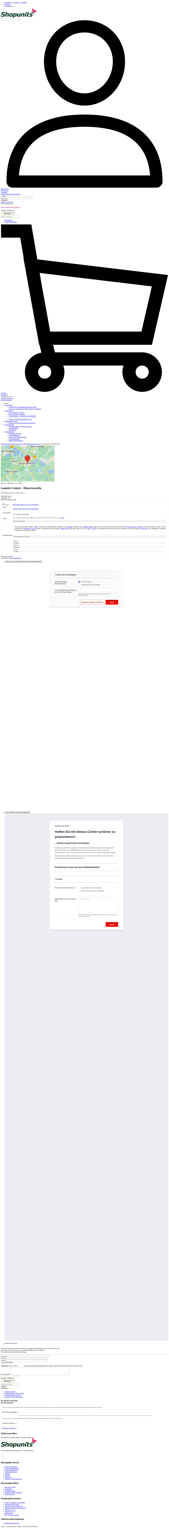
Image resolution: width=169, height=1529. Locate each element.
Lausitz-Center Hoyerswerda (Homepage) (26, 509)
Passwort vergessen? (7, 202)
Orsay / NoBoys (92, 528)
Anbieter (7, 1474)
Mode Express (65, 528)
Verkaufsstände (9, 425)
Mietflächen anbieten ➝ (9, 1428)
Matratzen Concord (30, 528)
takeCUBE (8, 1489)
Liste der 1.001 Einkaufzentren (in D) (20, 419)
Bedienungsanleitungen (12, 1523)
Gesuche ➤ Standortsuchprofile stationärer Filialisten (25, 409)
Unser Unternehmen (11, 1466)
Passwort (3, 198)
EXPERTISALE (10, 1491)
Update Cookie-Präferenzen (13, 1479)
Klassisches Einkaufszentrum (14, 1397)
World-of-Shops (10, 1494)
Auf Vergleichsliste (15, 558)
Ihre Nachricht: (5, 1374)
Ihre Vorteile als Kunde (12, 1515)
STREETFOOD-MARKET (13, 1492)
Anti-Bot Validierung (7, 210)
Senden (4, 1386)
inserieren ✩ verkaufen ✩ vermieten (16, 2)
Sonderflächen (12, 444)
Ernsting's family (87, 527)
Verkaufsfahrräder (14, 439)
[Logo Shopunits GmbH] (19, 17)
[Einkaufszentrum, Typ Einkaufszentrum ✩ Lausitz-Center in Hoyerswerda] (28, 481)
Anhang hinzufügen (7, 1362)
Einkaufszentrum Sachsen (13, 1395)
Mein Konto (8, 220)
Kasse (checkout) (6, 400)
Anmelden (4, 200)
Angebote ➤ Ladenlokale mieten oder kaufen (23, 407)
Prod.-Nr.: (4, 483)
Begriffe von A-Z (10, 1511)
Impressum (8, 1477)
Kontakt (7, 1475)
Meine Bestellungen (11, 222)
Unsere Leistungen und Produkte (15, 1502)
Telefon (3, 1360)
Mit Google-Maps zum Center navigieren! (26, 504)
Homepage (4, 444)
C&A (32, 518)
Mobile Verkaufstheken (16, 440)
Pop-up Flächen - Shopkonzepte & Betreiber (22, 416)
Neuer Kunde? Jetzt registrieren (10, 194)
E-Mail (3, 196)
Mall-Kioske (12, 430)
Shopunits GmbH (10, 1487)
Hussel (140, 527)
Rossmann (144, 528)
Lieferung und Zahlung (12, 1504)
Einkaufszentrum (10, 1391)
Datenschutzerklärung (11, 1470)
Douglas (62, 518)
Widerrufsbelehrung (11, 1472)
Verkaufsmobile (9, 432)
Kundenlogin (9, 6)
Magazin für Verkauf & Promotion (15, 1508)
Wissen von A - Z (10, 1510)
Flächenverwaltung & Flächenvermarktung (22, 423)
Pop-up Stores (9, 411)
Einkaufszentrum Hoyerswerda (14, 1393)
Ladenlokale (8, 405)
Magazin (7, 4)
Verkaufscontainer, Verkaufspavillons (20, 426)
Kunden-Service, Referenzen (14, 1506)
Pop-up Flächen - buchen (16, 412)
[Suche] (19, 19)
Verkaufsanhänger (14, 435)
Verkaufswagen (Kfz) (15, 433)
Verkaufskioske (13, 428)
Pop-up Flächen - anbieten (17, 414)
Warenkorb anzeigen (7, 398)
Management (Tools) (11, 421)
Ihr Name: (4, 1356)
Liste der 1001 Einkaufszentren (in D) (29, 444)
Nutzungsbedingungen (12, 1468)
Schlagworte (8, 1513)
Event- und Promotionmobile (18, 437)
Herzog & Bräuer (131, 527)
